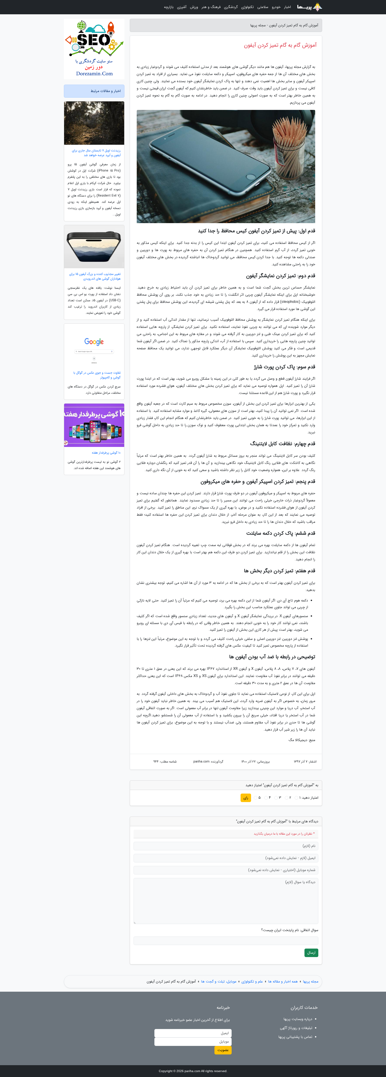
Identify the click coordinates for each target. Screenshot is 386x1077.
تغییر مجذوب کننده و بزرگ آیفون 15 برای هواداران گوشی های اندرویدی (95, 276)
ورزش (194, 7)
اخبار (287, 7)
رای (245, 797)
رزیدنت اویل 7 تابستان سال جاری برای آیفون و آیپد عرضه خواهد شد (96, 153)
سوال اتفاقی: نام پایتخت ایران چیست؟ (289, 930)
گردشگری (231, 7)
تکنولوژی (247, 7)
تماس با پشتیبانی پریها (295, 1037)
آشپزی (182, 7)
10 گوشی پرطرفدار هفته (106, 452)
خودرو (276, 7)
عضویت (223, 1050)
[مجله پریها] (309, 7)
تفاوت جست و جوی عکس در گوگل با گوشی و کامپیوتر (97, 375)
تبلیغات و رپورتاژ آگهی (296, 1028)
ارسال (311, 952)
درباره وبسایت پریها (297, 1019)
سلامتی (262, 7)
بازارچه (169, 7)
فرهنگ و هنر (211, 7)
